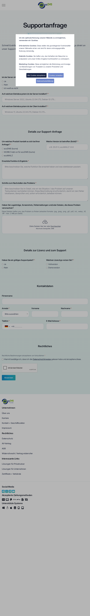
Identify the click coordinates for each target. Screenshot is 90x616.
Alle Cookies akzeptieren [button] (36, 75)
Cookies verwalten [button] (56, 75)
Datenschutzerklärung (45, 81)
